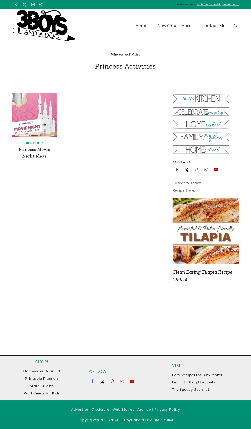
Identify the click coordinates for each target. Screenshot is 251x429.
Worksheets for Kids (42, 393)
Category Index (187, 183)
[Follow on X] (186, 169)
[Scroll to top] (241, 414)
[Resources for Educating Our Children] (206, 150)
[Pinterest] (41, 4)
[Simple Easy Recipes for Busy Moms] (206, 99)
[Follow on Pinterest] (196, 169)
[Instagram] (33, 4)
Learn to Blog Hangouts (193, 382)
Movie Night (34, 143)
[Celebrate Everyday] (206, 112)
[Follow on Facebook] (177, 169)
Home (141, 25)
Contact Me (213, 25)
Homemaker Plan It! (41, 371)
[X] (24, 4)
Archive (144, 409)
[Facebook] (16, 4)
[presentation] (34, 115)
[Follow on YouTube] (216, 169)
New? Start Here (174, 25)
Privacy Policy (167, 409)
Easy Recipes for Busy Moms (197, 375)
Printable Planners (41, 378)
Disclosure (100, 409)
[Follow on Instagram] (206, 169)
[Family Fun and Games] (206, 137)
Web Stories (123, 409)
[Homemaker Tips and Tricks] (206, 124)
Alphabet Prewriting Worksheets (218, 4)
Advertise (79, 409)
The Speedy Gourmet (190, 389)
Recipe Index (184, 190)
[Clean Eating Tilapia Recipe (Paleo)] (206, 231)
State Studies (41, 386)
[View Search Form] (235, 25)
